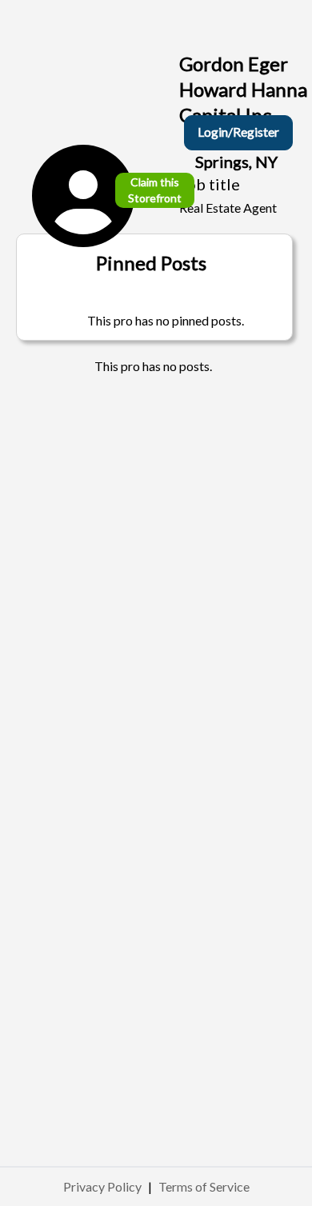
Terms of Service (204, 1186)
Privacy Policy (102, 1186)
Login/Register (238, 131)
